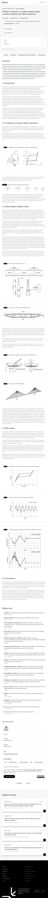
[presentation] (38, 126)
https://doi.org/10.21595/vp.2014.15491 (11, 753)
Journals (4, 866)
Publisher (6, 634)
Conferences (5, 869)
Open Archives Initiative (30, 871)
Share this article (9, 776)
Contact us (4, 876)
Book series (4, 871)
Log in (3, 880)
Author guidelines (6, 878)
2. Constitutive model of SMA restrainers (27, 55)
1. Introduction (13, 55)
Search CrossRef (8, 614)
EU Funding (27, 880)
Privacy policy (28, 878)
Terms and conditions (29, 876)
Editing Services (28, 873)
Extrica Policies (28, 866)
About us (4, 873)
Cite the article (9, 28)
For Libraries (27, 869)
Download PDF (9, 32)
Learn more (20, 893)
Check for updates (20, 8)
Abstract (6, 55)
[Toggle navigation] (24, 2)
